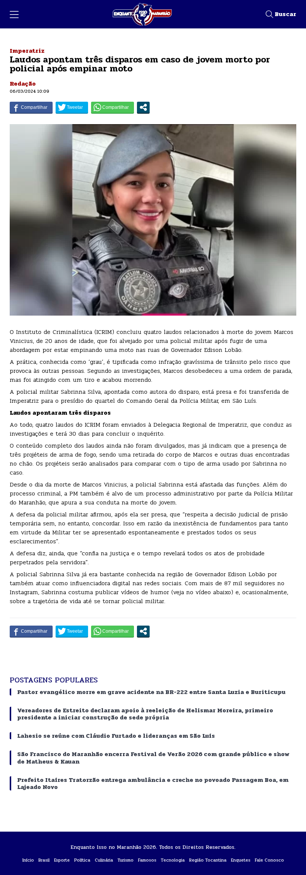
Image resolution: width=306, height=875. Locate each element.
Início (28, 860)
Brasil (44, 860)
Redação (23, 83)
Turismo (126, 860)
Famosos (147, 860)
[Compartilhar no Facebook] (31, 107)
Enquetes (240, 860)
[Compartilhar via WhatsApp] (112, 107)
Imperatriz (27, 50)
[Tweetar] (72, 107)
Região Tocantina (208, 860)
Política (82, 860)
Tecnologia (173, 860)
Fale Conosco (269, 860)
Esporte (62, 860)
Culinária (104, 860)
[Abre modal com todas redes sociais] (143, 107)
